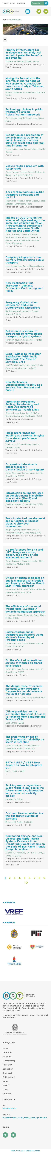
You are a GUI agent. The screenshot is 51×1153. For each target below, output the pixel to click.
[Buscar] (46, 3)
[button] (27, 11)
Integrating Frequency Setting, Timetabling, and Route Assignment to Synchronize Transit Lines (22, 406)
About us (7, 1052)
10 (26, 882)
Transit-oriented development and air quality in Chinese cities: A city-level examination (25, 522)
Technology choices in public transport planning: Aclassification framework (24, 112)
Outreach (7, 1073)
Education (8, 1069)
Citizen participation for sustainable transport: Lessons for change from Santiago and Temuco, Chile (25, 715)
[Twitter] (38, 11)
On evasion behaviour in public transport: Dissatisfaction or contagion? (24, 467)
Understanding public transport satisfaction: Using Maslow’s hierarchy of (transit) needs (24, 636)
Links (5, 1090)
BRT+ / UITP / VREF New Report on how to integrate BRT (23, 765)
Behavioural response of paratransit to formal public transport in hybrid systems (23, 334)
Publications (9, 1077)
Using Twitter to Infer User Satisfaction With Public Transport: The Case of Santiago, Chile (23, 358)
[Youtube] (45, 11)
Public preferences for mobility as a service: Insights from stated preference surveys (24, 437)
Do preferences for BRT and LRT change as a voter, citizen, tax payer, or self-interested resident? (24, 554)
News (5, 1081)
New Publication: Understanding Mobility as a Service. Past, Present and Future (23, 386)
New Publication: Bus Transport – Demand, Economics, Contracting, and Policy (24, 287)
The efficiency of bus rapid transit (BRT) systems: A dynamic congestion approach (25, 609)
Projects (7, 1057)
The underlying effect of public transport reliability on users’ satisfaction (24, 740)
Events (6, 1085)
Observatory (9, 1061)
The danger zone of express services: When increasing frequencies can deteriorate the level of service (23, 690)
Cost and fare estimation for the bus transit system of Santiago (24, 816)
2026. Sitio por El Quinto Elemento (25, 1151)
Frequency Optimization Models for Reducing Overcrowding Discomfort (22, 305)
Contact (7, 1094)
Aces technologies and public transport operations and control (24, 195)
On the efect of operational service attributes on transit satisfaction (23, 663)
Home (5, 20)
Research (7, 1065)
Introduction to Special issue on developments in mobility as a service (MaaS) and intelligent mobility (24, 497)
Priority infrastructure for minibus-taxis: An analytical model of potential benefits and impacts (23, 54)
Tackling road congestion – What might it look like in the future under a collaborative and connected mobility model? (24, 790)
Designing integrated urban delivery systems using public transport (24, 260)
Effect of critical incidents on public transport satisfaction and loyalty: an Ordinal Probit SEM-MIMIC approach (24, 582)
